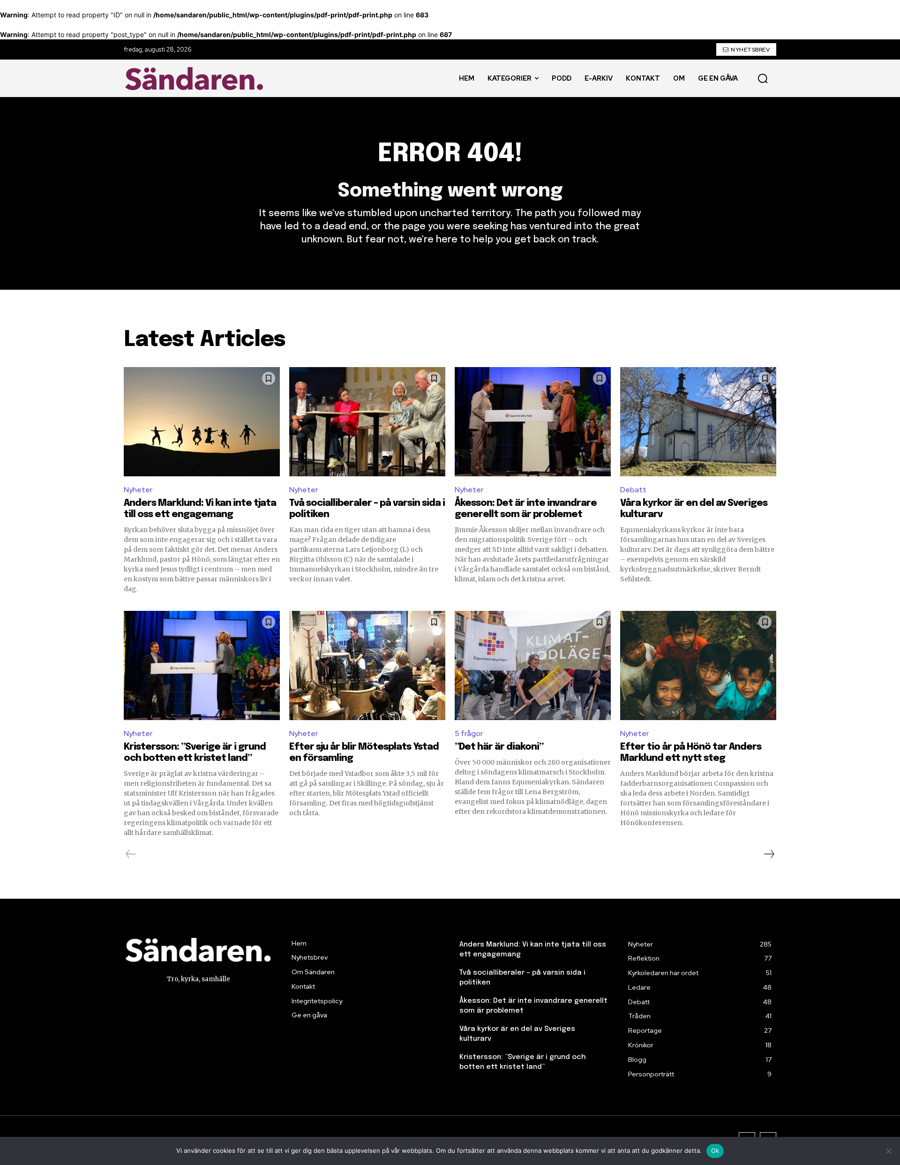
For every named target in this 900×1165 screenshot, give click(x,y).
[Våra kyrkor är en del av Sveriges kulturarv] (698, 421)
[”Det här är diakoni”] (533, 665)
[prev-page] (131, 854)
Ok (715, 1150)
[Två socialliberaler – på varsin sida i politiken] (367, 421)
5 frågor (469, 733)
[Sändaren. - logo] (196, 78)
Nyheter (138, 490)
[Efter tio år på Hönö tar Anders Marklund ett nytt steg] (698, 665)
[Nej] (888, 1151)
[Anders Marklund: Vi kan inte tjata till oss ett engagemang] (202, 421)
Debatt (633, 490)
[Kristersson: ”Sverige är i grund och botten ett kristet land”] (202, 665)
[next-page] (768, 854)
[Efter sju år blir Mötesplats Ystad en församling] (367, 665)
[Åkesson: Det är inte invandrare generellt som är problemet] (533, 421)
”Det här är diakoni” (499, 747)
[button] (762, 78)
